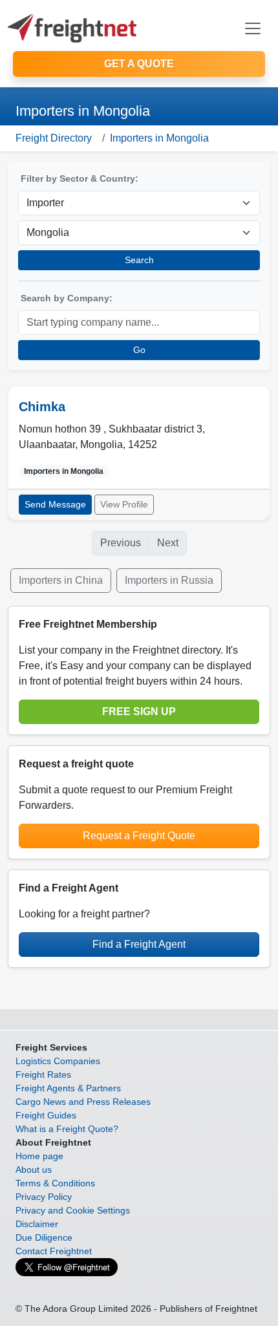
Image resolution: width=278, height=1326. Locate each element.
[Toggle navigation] (252, 28)
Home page (39, 1156)
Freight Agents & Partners (68, 1088)
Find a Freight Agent (139, 944)
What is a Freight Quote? (67, 1129)
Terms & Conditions (55, 1183)
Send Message (55, 504)
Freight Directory (54, 138)
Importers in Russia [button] (169, 580)
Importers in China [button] (61, 580)
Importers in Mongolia (159, 138)
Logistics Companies (58, 1061)
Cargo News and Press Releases (83, 1101)
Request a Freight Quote (139, 835)
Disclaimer (37, 1224)
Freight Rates (43, 1074)
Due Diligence (44, 1237)
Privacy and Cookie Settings (73, 1210)
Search (139, 260)
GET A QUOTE (139, 63)
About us (34, 1169)
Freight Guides (46, 1115)
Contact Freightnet (54, 1251)
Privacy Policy (44, 1197)
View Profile (124, 504)
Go (139, 350)
